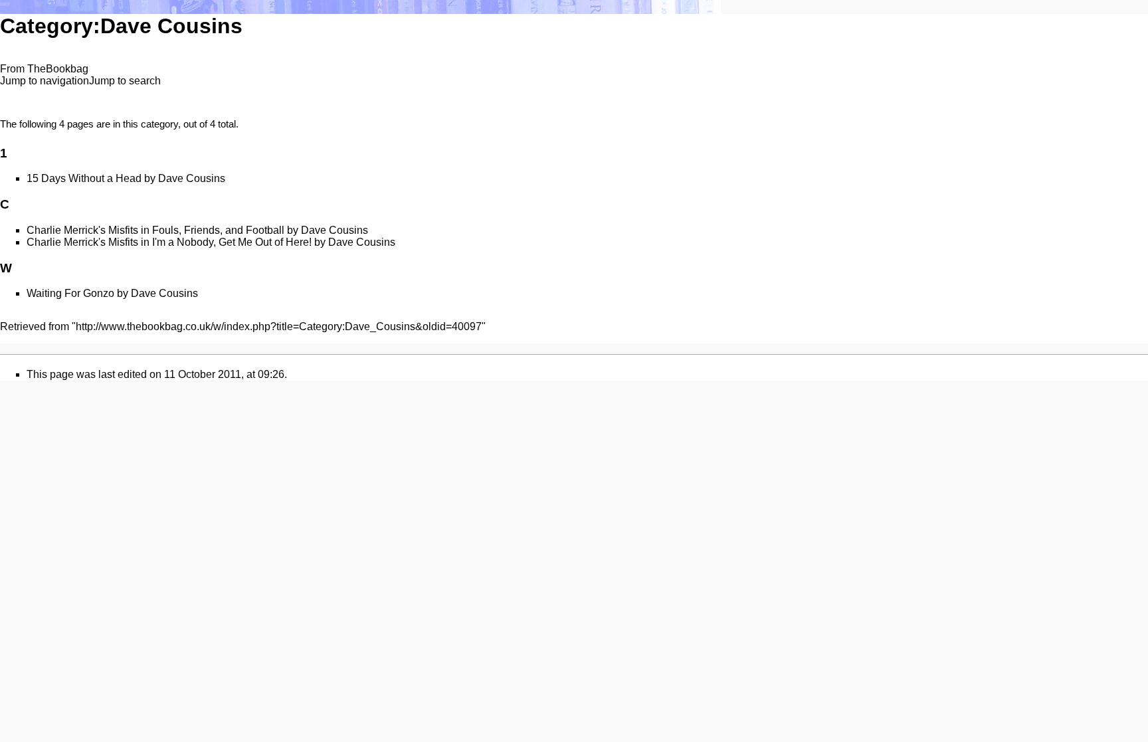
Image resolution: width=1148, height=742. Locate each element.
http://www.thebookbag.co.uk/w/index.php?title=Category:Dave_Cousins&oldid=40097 (279, 326)
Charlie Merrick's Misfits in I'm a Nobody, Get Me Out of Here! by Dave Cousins (211, 242)
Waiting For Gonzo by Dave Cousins (112, 293)
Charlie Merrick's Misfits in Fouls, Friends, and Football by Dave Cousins (197, 230)
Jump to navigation (44, 80)
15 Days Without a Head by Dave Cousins (126, 178)
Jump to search (125, 80)
